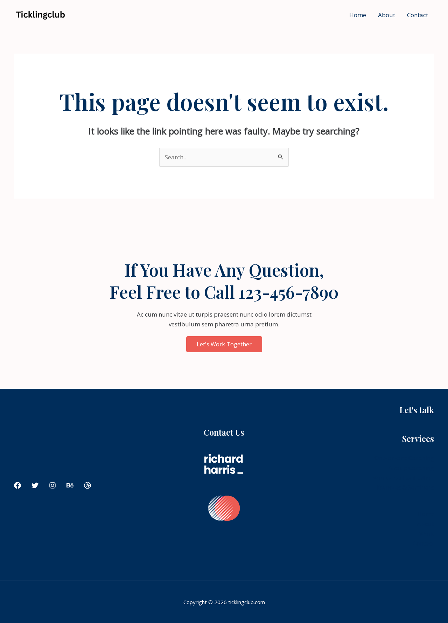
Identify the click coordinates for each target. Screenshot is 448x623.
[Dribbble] (87, 485)
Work (426, 533)
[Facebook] (17, 485)
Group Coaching (411, 468)
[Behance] (70, 485)
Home (357, 15)
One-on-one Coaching (404, 458)
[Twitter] (34, 485)
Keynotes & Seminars (405, 487)
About (386, 15)
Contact (417, 15)
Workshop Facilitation (403, 477)
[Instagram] (52, 485)
